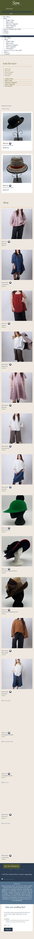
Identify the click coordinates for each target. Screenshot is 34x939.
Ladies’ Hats (10, 20)
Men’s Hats (9, 22)
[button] (17, 36)
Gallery (5, 31)
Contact (6, 33)
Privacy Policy (28, 874)
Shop (5, 18)
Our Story (6, 17)
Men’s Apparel (11, 26)
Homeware (9, 27)
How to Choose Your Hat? (12, 29)
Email (5, 925)
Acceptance (6, 919)
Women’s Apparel (12, 24)
